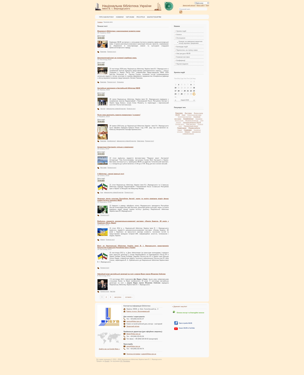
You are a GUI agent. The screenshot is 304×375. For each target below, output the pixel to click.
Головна (99, 22)
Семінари (188, 130)
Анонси (179, 34)
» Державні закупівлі (179, 306)
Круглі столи (179, 120)
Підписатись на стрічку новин (187, 50)
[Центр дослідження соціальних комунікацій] (176, 324)
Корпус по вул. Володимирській (138, 311)
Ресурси (141, 17)
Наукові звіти (179, 124)
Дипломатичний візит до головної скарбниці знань (117, 58)
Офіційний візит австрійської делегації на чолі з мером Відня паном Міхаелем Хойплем (131, 274)
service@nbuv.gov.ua (133, 321)
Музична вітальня (191, 120)
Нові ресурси (191, 124)
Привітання (181, 128)
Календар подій (182, 47)
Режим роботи (194, 128)
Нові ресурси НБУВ (183, 53)
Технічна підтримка (133, 354)
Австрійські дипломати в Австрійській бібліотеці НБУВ (118, 88)
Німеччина (140, 141)
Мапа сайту (200, 5)
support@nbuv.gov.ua (148, 354)
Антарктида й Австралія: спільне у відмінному (115, 147)
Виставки (103, 167)
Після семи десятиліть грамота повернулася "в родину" (119, 115)
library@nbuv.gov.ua (133, 334)
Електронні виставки (194, 115)
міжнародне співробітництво (116, 109)
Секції (180, 130)
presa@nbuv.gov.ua (133, 346)
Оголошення (180, 38)
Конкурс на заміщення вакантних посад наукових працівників (190, 42)
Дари (183, 115)
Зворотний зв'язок (189, 5)
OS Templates (125, 361)
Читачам (130, 17)
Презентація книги (191, 126)
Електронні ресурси (184, 117)
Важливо (103, 52)
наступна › (118, 297)
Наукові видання (182, 64)
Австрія (102, 109)
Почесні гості (111, 52)
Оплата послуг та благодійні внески (190, 313)
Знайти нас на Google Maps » (109, 349)
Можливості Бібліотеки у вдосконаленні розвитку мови (118, 31)
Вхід (207, 5)
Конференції (111, 141)
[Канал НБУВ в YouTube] (176, 329)
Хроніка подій (181, 31)
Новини (120, 17)
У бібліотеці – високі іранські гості (110, 174)
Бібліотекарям (154, 17)
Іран (101, 192)
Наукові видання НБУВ (192, 122)
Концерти (199, 119)
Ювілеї (102, 239)
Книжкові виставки (183, 57)
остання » (128, 297)
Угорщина (120, 82)
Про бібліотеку (106, 17)
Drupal (107, 361)
